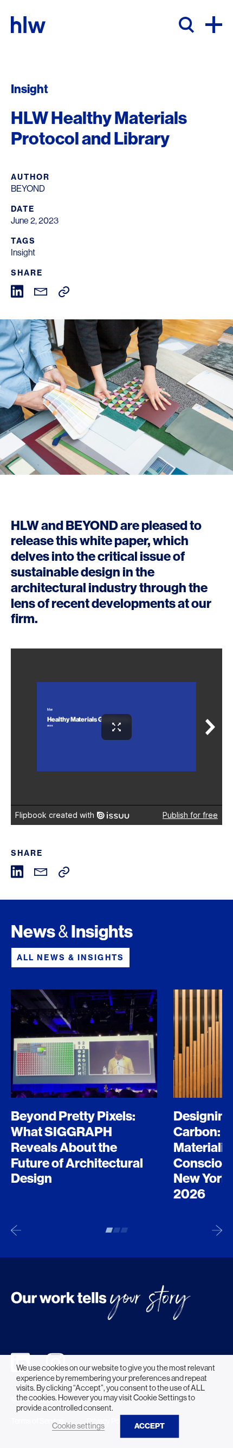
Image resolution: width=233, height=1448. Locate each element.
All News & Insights (70, 957)
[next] (217, 1230)
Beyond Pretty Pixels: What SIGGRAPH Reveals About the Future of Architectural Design (77, 1147)
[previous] (16, 1230)
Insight (23, 252)
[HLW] (28, 24)
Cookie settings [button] (78, 1425)
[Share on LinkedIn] (17, 290)
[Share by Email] (41, 291)
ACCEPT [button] (149, 1426)
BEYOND (92, 525)
